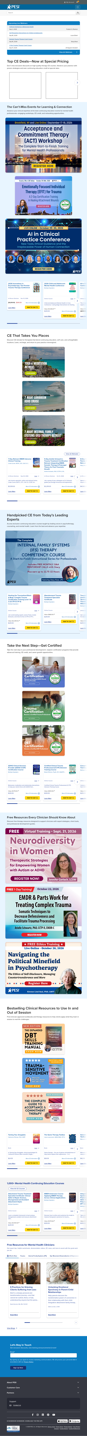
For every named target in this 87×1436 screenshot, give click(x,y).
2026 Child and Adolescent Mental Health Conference (54, 284)
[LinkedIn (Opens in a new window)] (42, 1415)
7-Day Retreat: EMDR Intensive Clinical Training (19, 460)
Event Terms (59, 1427)
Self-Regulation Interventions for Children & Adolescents (25, 33)
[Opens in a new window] (43, 430)
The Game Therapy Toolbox (54, 1135)
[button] (77, 82)
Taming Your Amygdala (17, 1135)
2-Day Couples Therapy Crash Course (20, 45)
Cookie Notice (64, 1429)
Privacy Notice (28, 1362)
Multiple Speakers (49, 288)
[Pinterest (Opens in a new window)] (48, 1415)
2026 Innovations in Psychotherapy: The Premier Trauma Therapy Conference (19, 285)
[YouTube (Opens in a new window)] (54, 1415)
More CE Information (31, 303)
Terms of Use (51, 1427)
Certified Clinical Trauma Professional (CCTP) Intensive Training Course (55, 767)
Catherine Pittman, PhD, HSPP (16, 1137)
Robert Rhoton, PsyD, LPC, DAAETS (54, 772)
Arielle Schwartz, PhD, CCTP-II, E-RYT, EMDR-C (57, 471)
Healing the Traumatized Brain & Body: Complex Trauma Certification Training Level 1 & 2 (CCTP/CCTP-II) (19, 598)
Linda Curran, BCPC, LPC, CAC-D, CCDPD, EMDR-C (22, 463)
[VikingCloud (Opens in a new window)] (13, 1429)
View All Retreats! (72, 454)
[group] (12, 1256)
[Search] (78, 12)
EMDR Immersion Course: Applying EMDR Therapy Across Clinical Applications (54, 1196)
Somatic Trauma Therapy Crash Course (20, 39)
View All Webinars (65, 52)
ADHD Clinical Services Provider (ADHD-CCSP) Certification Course (17, 767)
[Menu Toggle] (77, 7)
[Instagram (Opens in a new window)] (37, 1415)
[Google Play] (74, 1421)
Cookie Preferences (74, 1429)
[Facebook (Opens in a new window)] (32, 1415)
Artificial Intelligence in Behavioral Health (21, 27)
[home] (13, 7)
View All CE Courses (17, 1188)
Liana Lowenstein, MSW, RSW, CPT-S (54, 1137)
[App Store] (62, 1421)
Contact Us (17, 1405)
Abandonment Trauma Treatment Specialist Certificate (52, 597)
